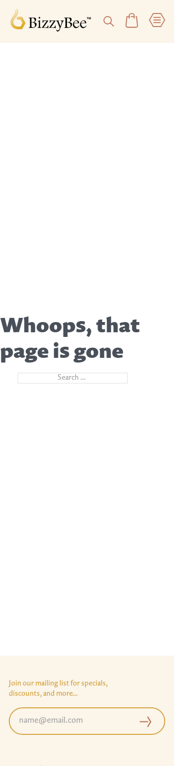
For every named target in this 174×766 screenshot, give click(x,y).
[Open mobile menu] (157, 21)
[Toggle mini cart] (131, 21)
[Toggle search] (108, 21)
